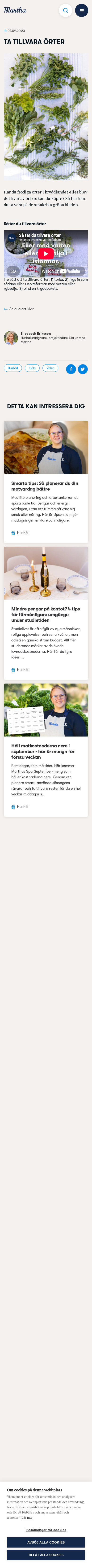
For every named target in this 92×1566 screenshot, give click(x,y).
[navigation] (15, 10)
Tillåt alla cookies (46, 1555)
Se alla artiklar (21, 309)
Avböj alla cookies (46, 1542)
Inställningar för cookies (46, 1530)
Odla (32, 368)
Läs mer (27, 1517)
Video (50, 368)
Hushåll (13, 368)
